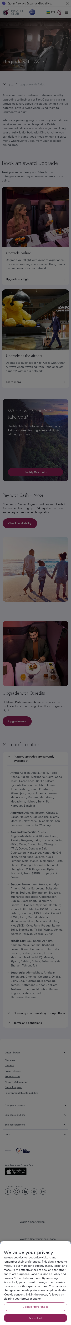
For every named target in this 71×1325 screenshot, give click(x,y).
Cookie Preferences (35, 1306)
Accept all (35, 1318)
